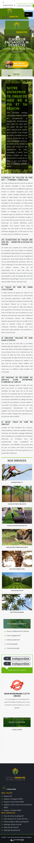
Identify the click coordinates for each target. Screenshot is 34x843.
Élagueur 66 (8, 796)
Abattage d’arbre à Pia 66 (12, 824)
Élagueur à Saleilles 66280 (12, 810)
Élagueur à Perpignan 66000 (13, 799)
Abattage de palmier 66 (12, 830)
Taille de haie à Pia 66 (11, 827)
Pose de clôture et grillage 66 (14, 816)
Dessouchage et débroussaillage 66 (16, 822)
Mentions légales (26, 837)
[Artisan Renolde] (11, 14)
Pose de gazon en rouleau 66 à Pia (15, 819)
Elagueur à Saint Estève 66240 (14, 802)
